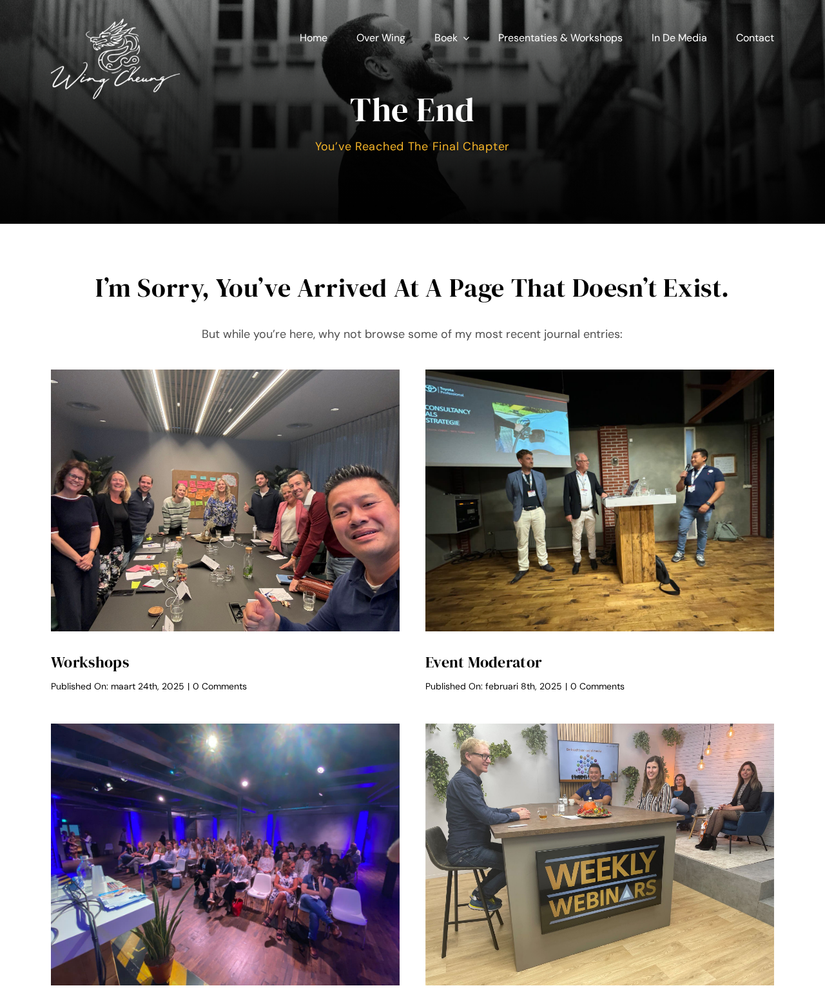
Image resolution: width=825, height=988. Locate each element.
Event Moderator (483, 662)
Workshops (90, 662)
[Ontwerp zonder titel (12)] (115, 18)
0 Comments (220, 686)
